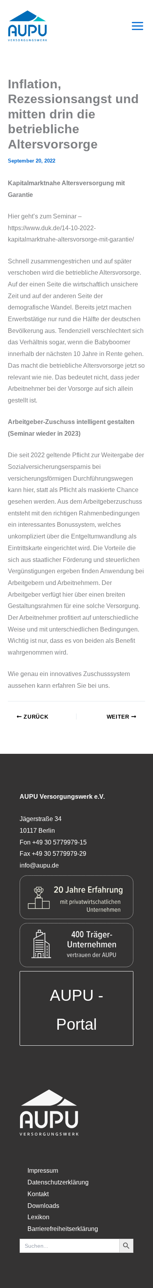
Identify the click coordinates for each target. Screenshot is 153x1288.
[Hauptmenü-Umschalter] (137, 26)
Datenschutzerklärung (58, 1182)
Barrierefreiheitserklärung (62, 1228)
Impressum (42, 1170)
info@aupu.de (39, 865)
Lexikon (38, 1217)
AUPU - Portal (76, 1010)
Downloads (43, 1205)
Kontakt (38, 1194)
